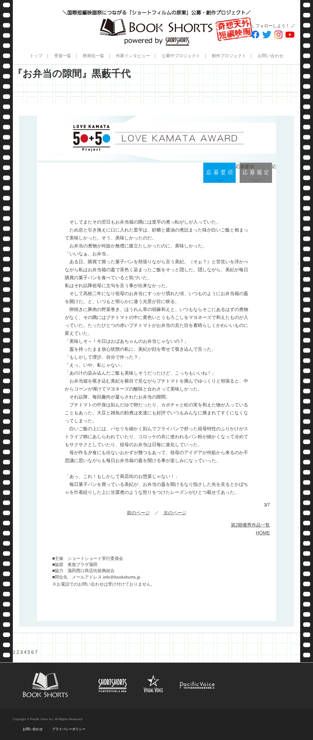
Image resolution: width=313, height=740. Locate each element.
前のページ (138, 512)
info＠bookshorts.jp (121, 577)
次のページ (175, 512)
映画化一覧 (93, 55)
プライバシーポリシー (69, 729)
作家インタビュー (133, 55)
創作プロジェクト (229, 55)
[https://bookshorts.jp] (156, 23)
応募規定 (256, 173)
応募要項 (219, 173)
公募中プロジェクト (181, 55)
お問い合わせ (270, 55)
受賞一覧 (62, 55)
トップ (36, 55)
